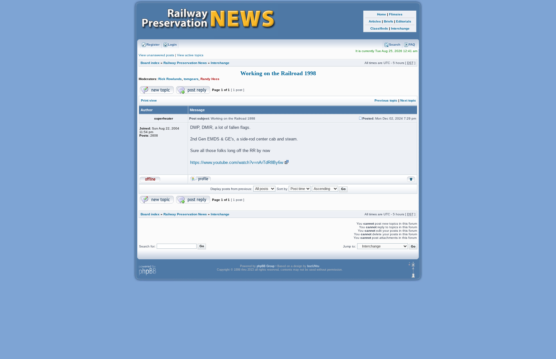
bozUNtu (313, 266)
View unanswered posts (156, 55)
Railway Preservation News (185, 63)
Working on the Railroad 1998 (278, 73)
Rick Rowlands (170, 79)
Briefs (388, 21)
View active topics (190, 55)
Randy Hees (209, 79)
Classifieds (379, 28)
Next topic (408, 100)
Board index (150, 63)
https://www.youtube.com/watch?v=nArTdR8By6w (236, 162)
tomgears (191, 79)
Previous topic (386, 100)
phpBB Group (265, 266)
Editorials (403, 21)
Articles (375, 21)
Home (381, 14)
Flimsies (396, 14)
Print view (149, 100)
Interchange (400, 28)
